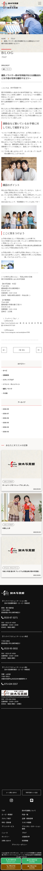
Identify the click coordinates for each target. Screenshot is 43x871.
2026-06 (6, 418)
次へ (39, 350)
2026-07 (6, 413)
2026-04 (6, 427)
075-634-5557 (11, 683)
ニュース (5, 833)
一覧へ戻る (21, 350)
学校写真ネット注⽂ (32, 792)
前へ (4, 350)
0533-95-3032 (11, 648)
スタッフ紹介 (6, 818)
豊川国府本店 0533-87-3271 (11, 861)
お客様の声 (26, 837)
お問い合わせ (6, 840)
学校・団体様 (6, 822)
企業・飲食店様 (27, 818)
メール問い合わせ (11, 792)
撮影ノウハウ (7, 389)
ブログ (13, 38)
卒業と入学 (6, 528)
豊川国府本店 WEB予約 (33, 861)
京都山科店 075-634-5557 (11, 867)
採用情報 (25, 840)
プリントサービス (8, 826)
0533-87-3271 (11, 617)
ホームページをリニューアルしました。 (16, 485)
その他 (5, 393)
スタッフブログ (8, 380)
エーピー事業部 (7, 814)
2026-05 (6, 422)
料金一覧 (25, 814)
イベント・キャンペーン (11, 384)
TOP (3, 810)
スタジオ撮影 (26, 822)
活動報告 (6, 375)
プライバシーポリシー (19, 844)
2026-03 (6, 431)
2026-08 (6, 409)
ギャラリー (5, 837)
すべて (5, 370)
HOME (3, 38)
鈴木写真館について (29, 810)
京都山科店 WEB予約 (32, 867)
